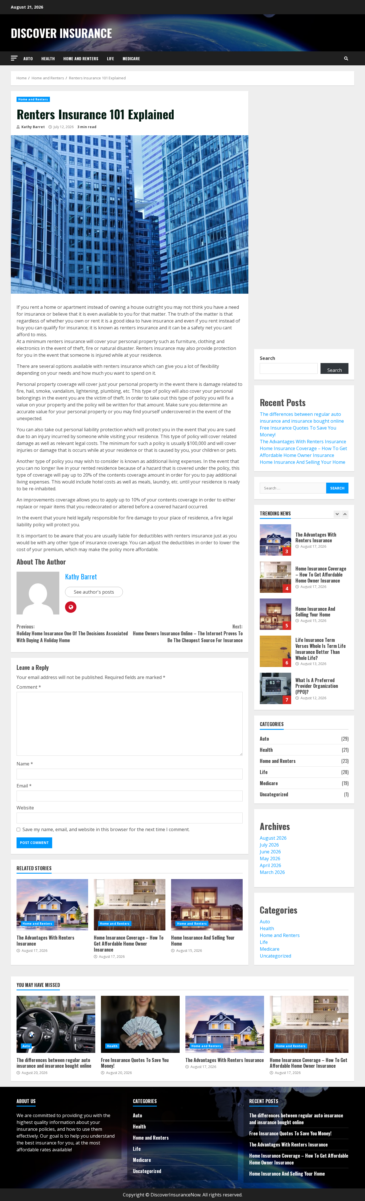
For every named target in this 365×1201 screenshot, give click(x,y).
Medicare (131, 58)
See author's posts (94, 592)
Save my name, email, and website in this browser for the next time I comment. (106, 829)
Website (25, 808)
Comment (29, 687)
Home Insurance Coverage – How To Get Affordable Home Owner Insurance (129, 904)
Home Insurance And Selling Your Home (207, 904)
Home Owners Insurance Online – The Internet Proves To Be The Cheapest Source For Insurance (187, 633)
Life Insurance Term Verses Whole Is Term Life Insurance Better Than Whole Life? (275, 651)
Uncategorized (274, 794)
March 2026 (272, 872)
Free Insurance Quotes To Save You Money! (140, 1024)
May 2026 (270, 858)
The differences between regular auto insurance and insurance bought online (56, 1024)
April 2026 (270, 865)
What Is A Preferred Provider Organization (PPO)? (275, 688)
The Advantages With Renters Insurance (52, 904)
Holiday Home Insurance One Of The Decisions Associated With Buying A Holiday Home (72, 633)
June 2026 (270, 852)
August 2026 (273, 838)
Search (267, 358)
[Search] (346, 58)
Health (48, 58)
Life (110, 58)
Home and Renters (80, 58)
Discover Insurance (61, 32)
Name (25, 764)
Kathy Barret (33, 126)
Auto (28, 58)
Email (24, 786)
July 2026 (269, 845)
